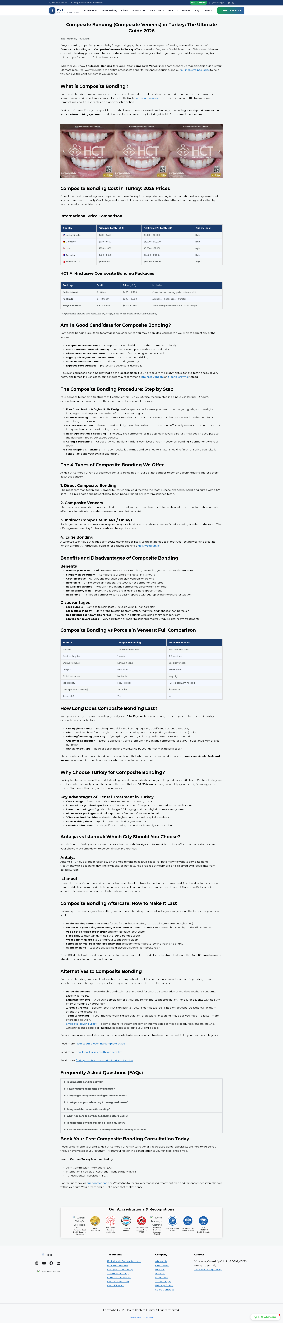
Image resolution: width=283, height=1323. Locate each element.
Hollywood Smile (149, 545)
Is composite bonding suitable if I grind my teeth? (96, 1122)
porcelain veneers (147, 98)
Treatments (87, 10)
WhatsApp (219, 2)
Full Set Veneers (117, 1265)
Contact (208, 10)
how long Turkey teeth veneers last (99, 1052)
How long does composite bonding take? (91, 1088)
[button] (64, 151)
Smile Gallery (156, 10)
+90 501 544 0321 (60, 2)
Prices (124, 10)
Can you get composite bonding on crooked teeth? (97, 1095)
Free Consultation (232, 10)
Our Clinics (162, 1265)
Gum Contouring (118, 1281)
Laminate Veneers (119, 1277)
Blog (197, 10)
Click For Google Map (208, 1269)
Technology (163, 1281)
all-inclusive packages (195, 69)
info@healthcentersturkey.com (88, 2)
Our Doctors (138, 10)
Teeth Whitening (118, 1273)
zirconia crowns (177, 376)
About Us (173, 10)
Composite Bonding (120, 1269)
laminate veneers (152, 376)
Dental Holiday (109, 10)
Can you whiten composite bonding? (88, 1109)
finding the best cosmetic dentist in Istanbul (104, 1060)
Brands (159, 1269)
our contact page (98, 1183)
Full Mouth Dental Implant (124, 1261)
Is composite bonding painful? (85, 1082)
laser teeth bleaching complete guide (100, 1043)
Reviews (186, 10)
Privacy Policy (164, 1285)
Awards (160, 1273)
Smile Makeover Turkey (81, 1023)
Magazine (161, 1277)
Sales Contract (164, 1289)
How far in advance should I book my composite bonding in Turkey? (106, 1129)
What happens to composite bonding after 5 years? (97, 1116)
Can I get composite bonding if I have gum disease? (97, 1102)
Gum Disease (115, 1285)
